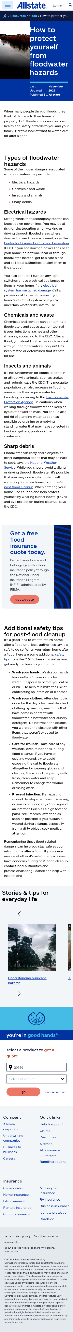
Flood (33, 15)
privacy (26, 1236)
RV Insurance (50, 1199)
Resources (18, 15)
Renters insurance (17, 1207)
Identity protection (54, 1212)
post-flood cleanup (18, 487)
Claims (45, 1130)
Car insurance (14, 1188)
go (23, 1092)
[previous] (19, 914)
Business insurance (55, 1206)
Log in (57, 5)
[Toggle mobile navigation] (7, 5)
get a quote (24, 599)
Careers (9, 1158)
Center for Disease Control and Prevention (36, 243)
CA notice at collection (46, 1236)
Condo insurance (16, 1214)
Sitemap (46, 1143)
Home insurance (16, 1194)
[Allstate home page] (32, 5)
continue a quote (55, 1092)
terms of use (11, 1236)
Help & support (51, 1124)
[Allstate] (4, 15)
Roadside (47, 1219)
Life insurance (14, 1201)
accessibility (11, 1241)
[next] (19, 994)
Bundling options (53, 1161)
